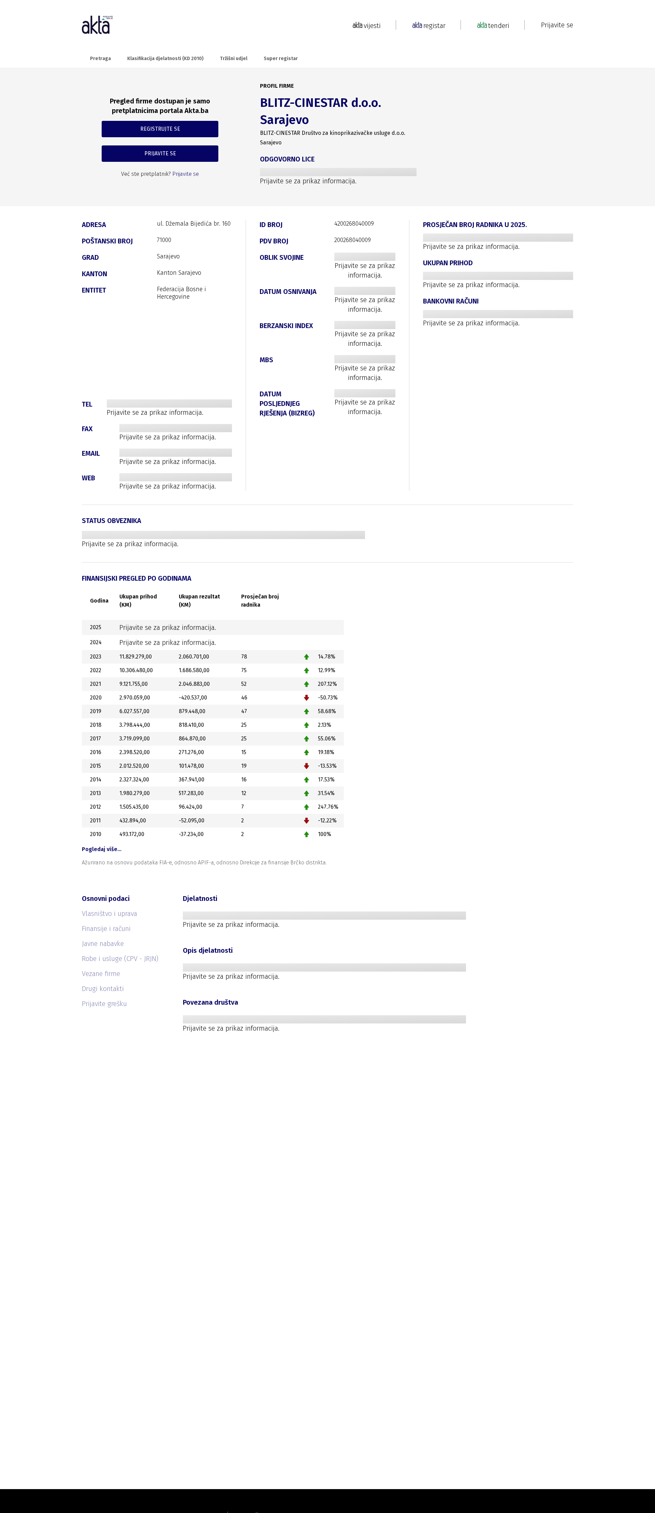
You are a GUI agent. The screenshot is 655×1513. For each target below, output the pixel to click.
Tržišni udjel (233, 58)
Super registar (281, 58)
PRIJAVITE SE (160, 153)
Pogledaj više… (101, 849)
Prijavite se (557, 25)
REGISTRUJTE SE (160, 129)
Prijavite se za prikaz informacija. (308, 181)
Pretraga (100, 58)
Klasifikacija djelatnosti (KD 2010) (165, 58)
